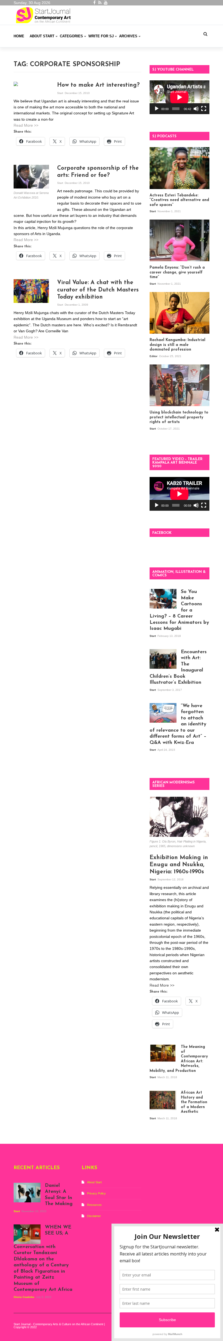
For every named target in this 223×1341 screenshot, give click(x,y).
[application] (179, 97)
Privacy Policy (96, 1193)
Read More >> (26, 125)
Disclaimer (94, 1216)
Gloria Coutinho (24, 1297)
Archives (128, 36)
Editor (154, 356)
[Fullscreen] (203, 108)
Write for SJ (101, 36)
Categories (71, 36)
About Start (42, 36)
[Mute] (196, 108)
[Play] (156, 108)
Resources (94, 1204)
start (60, 93)
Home (19, 36)
